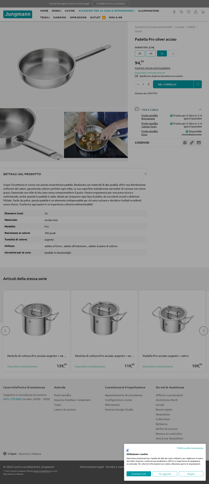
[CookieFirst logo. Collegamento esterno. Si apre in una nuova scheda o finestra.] (128, 450)
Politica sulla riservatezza (190, 447)
